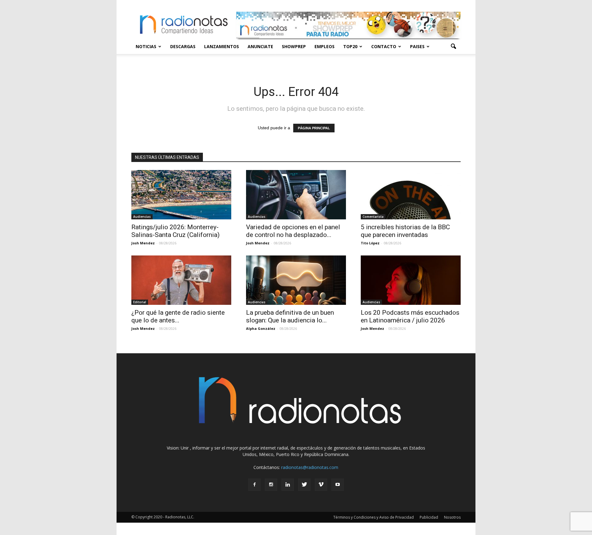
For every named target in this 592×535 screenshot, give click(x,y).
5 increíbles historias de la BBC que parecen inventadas (405, 230)
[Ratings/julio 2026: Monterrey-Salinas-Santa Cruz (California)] (181, 194)
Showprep (294, 46)
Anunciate (260, 46)
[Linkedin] (288, 485)
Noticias (146, 46)
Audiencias (142, 216)
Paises (417, 46)
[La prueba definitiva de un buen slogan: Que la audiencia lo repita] (296, 280)
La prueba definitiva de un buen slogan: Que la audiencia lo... (290, 316)
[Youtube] (337, 485)
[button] (453, 46)
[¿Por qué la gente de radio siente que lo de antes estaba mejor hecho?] (181, 280)
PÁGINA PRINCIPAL (314, 128)
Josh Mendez (143, 243)
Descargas (182, 46)
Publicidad (429, 517)
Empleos (324, 46)
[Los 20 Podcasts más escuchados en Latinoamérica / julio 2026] (411, 280)
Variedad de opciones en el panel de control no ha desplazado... (293, 230)
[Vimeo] (321, 485)
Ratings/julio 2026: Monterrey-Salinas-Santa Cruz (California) (175, 230)
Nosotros (452, 517)
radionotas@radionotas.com (309, 467)
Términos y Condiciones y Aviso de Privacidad (373, 517)
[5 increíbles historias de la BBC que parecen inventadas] (411, 194)
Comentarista (373, 216)
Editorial (139, 302)
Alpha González (260, 328)
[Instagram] (271, 485)
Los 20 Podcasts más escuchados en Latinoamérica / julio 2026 (410, 316)
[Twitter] (304, 485)
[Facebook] (254, 485)
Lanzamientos (221, 46)
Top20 (350, 46)
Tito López (370, 243)
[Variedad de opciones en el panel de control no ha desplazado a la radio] (296, 194)
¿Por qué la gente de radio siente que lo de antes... (178, 316)
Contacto (383, 46)
